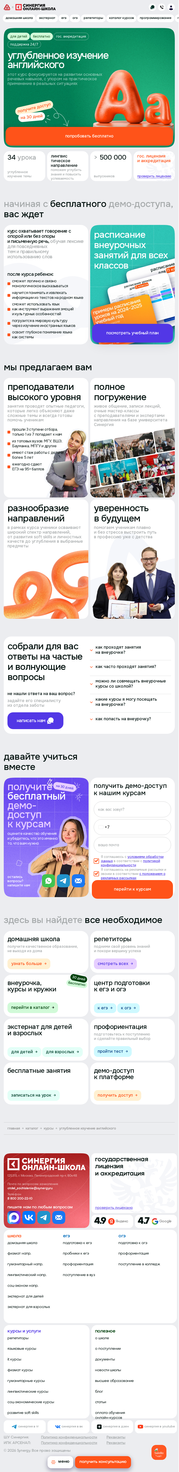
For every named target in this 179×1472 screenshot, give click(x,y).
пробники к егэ (76, 1253)
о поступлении (108, 1349)
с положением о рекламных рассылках (133, 876)
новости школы (108, 1370)
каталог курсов (121, 18)
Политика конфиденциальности (69, 1437)
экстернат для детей (25, 1296)
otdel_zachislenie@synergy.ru (30, 1188)
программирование (156, 18)
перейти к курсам (132, 889)
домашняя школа (19, 18)
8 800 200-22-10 (19, 1198)
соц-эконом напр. (22, 1286)
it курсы (14, 1359)
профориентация (78, 1264)
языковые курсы (21, 1349)
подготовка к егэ (77, 1243)
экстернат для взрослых (28, 1307)
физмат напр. (19, 1253)
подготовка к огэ (132, 1243)
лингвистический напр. (26, 1275)
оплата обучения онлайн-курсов (110, 1415)
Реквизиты (116, 1437)
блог (99, 1392)
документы (105, 1359)
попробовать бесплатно (89, 136)
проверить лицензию (154, 176)
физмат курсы (20, 1370)
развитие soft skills (23, 1413)
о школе (102, 1338)
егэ (63, 18)
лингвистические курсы (27, 1392)
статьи (100, 1402)
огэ (75, 18)
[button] (102, 827)
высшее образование (114, 1381)
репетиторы (93, 18)
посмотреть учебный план (132, 333)
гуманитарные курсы (26, 1381)
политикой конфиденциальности (130, 863)
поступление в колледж (139, 1264)
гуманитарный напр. (25, 1264)
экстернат (47, 18)
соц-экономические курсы (30, 1402)
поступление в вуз (79, 1275)
